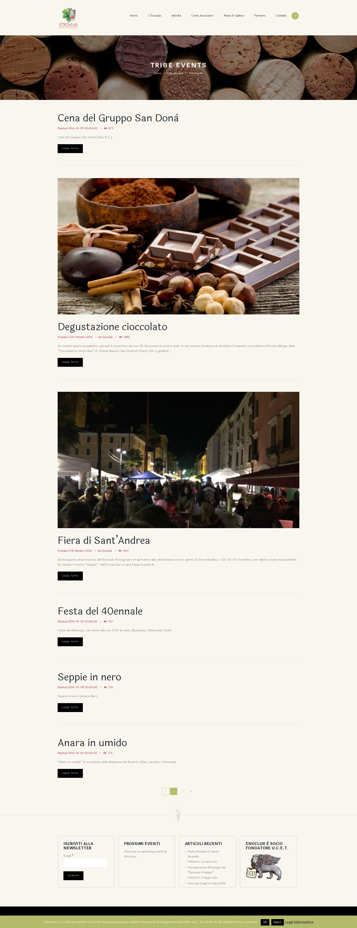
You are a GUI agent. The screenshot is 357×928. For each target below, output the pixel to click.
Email (68, 856)
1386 (127, 337)
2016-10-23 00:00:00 (82, 621)
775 (110, 753)
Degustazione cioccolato (112, 327)
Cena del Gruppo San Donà (118, 118)
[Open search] (295, 15)
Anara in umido (92, 743)
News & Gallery (234, 15)
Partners (259, 15)
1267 (126, 551)
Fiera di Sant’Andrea (104, 540)
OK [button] (265, 922)
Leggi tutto (70, 148)
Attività (176, 15)
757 (110, 621)
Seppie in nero (89, 677)
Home (134, 15)
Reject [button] (277, 922)
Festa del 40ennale (100, 611)
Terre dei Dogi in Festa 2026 (207, 883)
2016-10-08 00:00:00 (83, 687)
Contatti (281, 15)
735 (110, 687)
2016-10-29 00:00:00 (83, 128)
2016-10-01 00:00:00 (82, 753)
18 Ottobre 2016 (81, 551)
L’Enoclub (154, 15)
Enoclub (107, 337)
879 (110, 128)
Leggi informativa (299, 922)
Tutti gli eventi (175, 73)
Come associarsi (202, 15)
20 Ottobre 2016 (82, 337)
